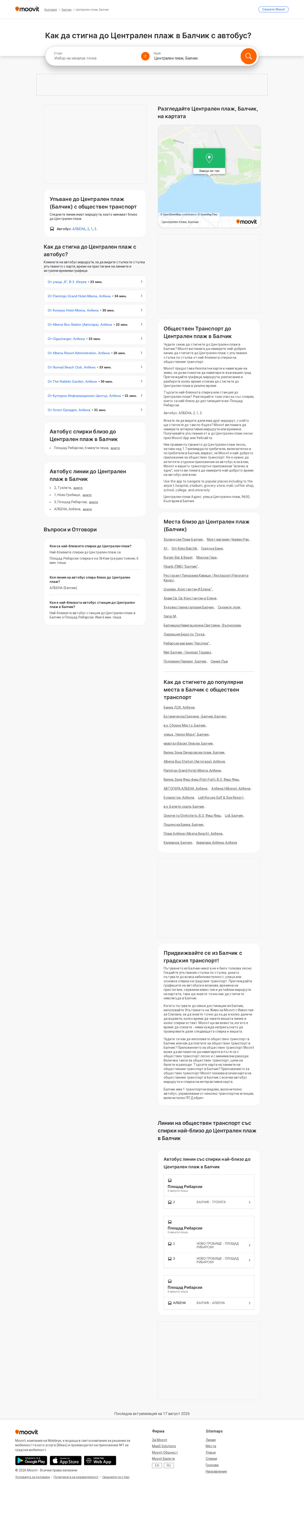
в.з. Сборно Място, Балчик (185, 725)
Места (211, 1446)
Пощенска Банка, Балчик (183, 824)
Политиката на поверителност (76, 1477)
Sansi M (170, 616)
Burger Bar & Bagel (178, 557)
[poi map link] (209, 177)
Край (157, 53)
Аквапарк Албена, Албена (216, 842)
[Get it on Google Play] (31, 1460)
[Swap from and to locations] (145, 56)
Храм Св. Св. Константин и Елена (190, 598)
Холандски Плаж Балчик (183, 539)
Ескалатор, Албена (179, 797)
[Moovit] (27, 9)
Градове (212, 1465)
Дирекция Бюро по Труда (184, 634)
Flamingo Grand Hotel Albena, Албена (192, 770)
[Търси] (249, 56)
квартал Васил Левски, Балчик (188, 743)
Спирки (211, 1459)
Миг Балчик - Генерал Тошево (187, 652)
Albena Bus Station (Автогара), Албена (194, 761)
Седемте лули (229, 607)
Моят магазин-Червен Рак (228, 539)
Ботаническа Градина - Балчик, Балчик (195, 716)
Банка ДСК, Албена (179, 707)
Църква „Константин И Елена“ (188, 589)
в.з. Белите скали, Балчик (184, 806)
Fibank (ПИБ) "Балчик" (181, 566)
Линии (211, 1440)
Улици (211, 1452)
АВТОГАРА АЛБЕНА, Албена (185, 788)
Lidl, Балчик (234, 815)
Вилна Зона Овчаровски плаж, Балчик (194, 752)
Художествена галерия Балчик (189, 607)
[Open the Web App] (100, 1460)
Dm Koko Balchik (184, 548)
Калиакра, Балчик (178, 842)
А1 (166, 548)
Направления (216, 1471)
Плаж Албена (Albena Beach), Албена (193, 833)
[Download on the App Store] (66, 1460)
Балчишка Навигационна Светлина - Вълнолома (202, 625)
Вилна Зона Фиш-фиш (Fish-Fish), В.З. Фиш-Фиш (201, 779)
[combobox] (95, 58)
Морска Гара (206, 557)
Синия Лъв (219, 661)
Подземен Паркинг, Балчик (185, 661)
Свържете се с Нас (115, 1477)
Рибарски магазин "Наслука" (186, 643)
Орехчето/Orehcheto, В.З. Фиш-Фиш (192, 815)
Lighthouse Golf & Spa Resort (220, 797)
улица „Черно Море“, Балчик (186, 734)
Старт (58, 53)
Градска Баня (212, 548)
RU (169, 1465)
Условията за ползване (32, 1477)
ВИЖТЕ (115, 448)
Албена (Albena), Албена (230, 788)
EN (157, 1465)
